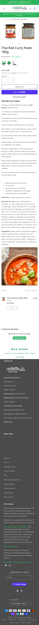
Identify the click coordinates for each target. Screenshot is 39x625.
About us (7, 458)
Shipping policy (14, 622)
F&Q (5, 475)
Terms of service (32, 619)
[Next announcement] (35, 2)
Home (7, 19)
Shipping (13, 73)
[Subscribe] (31, 577)
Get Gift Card (8, 497)
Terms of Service (9, 488)
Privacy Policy (8, 493)
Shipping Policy (9, 484)
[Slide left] (15, 44)
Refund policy (12, 619)
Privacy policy (22, 619)
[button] (4, 9)
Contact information (25, 622)
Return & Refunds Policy (12, 480)
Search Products (9, 471)
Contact (6, 462)
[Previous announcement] (3, 2)
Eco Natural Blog (9, 467)
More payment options (19, 97)
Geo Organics (16, 57)
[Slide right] (24, 44)
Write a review (19, 338)
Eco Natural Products (18, 617)
